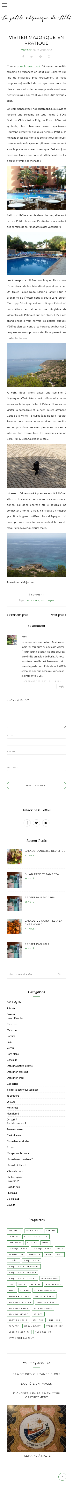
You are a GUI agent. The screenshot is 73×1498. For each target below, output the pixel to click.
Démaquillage (18, 1249)
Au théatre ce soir (17, 1123)
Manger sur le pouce (18, 1153)
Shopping (12, 1192)
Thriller (54, 1320)
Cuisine (32, 1243)
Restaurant (53, 1284)
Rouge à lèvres (45, 1296)
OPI (11, 1284)
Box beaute (33, 1231)
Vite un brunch (15, 1171)
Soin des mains (18, 1308)
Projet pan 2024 (37, 944)
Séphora (38, 1320)
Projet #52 (13, 1180)
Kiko (60, 1254)
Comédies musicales (18, 1141)
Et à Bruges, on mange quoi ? (37, 1374)
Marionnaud (49, 1278)
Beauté (29, 878)
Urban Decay (32, 1326)
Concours (12, 1059)
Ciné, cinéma (14, 1135)
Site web (12, 767)
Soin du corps (43, 1308)
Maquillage (31, 1260)
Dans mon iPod (15, 1077)
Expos (10, 1147)
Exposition (16, 1254)
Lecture (11, 1101)
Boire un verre (15, 1129)
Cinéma (51, 1231)
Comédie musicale (36, 1237)
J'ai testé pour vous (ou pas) (22, 1089)
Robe (12, 1290)
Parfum (11, 1035)
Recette (36, 1284)
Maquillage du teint (22, 1278)
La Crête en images (36, 1383)
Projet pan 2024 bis (40, 897)
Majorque (48, 600)
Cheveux (12, 1024)
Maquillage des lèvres (24, 1266)
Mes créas (12, 1107)
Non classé (13, 1113)
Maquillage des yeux (22, 1272)
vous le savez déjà (28, 66)
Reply (61, 686)
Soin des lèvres (47, 1302)
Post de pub (13, 1186)
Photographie (14, 1177)
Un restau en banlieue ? (20, 1159)
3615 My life (14, 1002)
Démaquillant (42, 1249)
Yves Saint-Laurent (21, 1338)
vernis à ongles (19, 1332)
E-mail (12, 751)
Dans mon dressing (17, 1071)
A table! (30, 855)
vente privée (54, 1326)
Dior (45, 1243)
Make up (12, 1030)
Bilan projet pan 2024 (42, 874)
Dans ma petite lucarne (20, 1065)
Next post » (58, 614)
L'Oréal (13, 1260)
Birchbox (15, 1231)
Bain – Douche (15, 1018)
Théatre (14, 1326)
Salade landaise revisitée (45, 850)
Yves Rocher (43, 1332)
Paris (21, 1284)
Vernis (10, 1047)
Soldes (38, 1314)
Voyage (26, 50)
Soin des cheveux (20, 1302)
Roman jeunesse (44, 1290)
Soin (9, 1041)
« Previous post (17, 614)
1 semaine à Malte (36, 1455)
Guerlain (35, 1254)
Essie (60, 1249)
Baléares (33, 600)
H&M (48, 1254)
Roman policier (19, 1296)
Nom (11, 735)
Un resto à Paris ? (16, 1165)
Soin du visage (18, 1314)
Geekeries (12, 1083)
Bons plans (13, 1053)
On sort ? (12, 1119)
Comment (36, 595)
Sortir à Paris (18, 1320)
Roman (24, 1290)
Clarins (14, 1237)
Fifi (24, 636)
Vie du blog (13, 1198)
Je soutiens (13, 1095)
